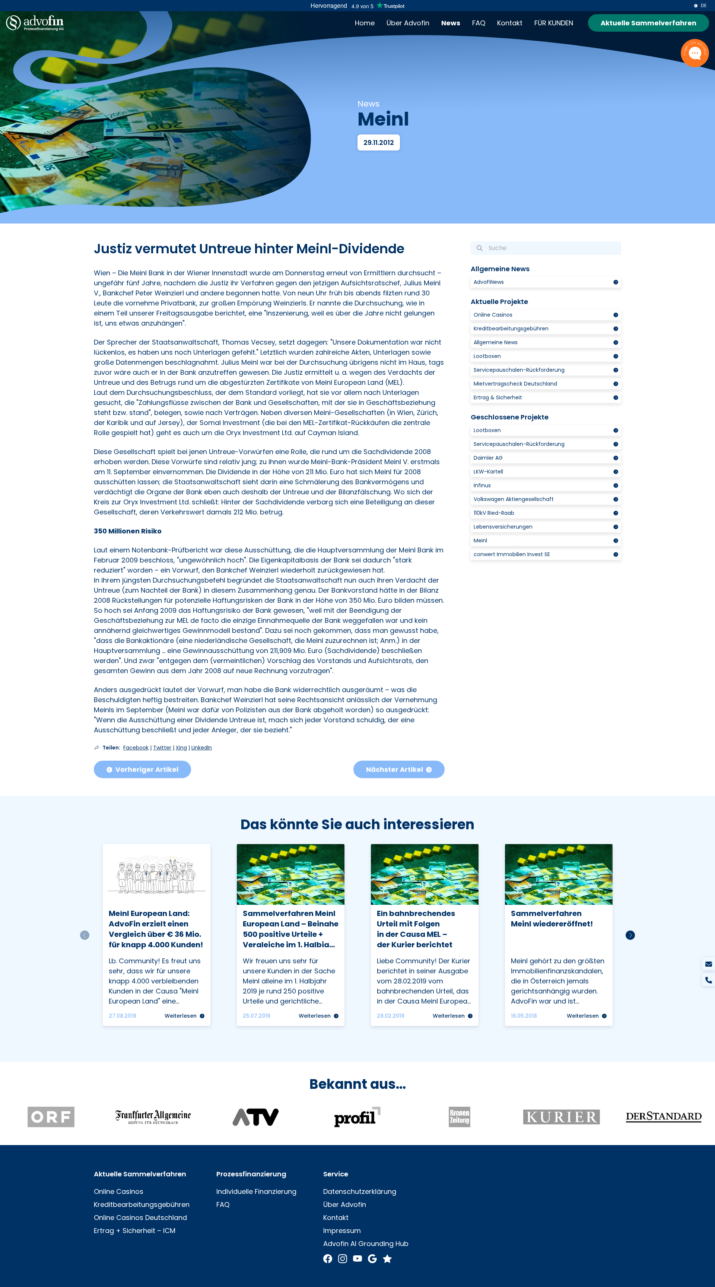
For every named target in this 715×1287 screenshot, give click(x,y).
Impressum (342, 1230)
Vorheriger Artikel (146, 769)
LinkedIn (201, 747)
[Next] (630, 935)
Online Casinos (118, 1191)
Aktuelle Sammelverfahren (648, 23)
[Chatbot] (695, 53)
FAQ (478, 23)
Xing (181, 747)
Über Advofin (408, 23)
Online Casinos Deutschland (140, 1217)
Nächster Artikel (394, 769)
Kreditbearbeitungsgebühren (142, 1204)
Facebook (136, 747)
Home (365, 23)
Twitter (162, 747)
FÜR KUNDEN (553, 23)
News (450, 23)
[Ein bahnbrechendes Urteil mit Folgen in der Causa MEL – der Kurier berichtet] (425, 935)
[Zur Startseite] (35, 23)
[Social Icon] (327, 1258)
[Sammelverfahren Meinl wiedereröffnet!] (559, 935)
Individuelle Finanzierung (256, 1191)
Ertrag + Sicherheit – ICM (134, 1230)
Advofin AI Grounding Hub (366, 1243)
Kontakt (509, 23)
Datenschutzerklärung (359, 1191)
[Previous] (84, 935)
